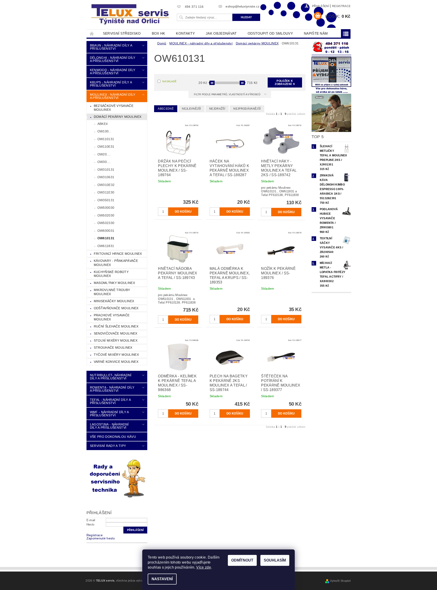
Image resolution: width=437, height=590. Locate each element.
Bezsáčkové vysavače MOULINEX (113, 108)
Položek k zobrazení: (285, 82)
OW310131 (105, 169)
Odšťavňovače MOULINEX (116, 308)
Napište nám (316, 33)
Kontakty (185, 33)
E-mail (90, 520)
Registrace (341, 6)
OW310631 (105, 177)
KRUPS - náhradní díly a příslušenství (111, 83)
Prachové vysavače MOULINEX (112, 317)
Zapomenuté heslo (100, 538)
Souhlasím (275, 560)
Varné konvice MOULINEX (116, 361)
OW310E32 (106, 185)
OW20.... (104, 154)
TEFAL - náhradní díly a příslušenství (110, 401)
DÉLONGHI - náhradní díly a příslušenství (112, 59)
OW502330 (105, 223)
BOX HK (158, 33)
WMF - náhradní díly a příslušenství (109, 413)
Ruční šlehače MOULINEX (116, 326)
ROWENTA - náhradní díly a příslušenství (112, 389)
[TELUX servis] (131, 14)
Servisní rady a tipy (108, 446)
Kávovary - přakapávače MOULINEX (116, 263)
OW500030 (105, 207)
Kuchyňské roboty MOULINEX (111, 274)
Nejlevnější (191, 108)
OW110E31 (105, 146)
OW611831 (105, 246)
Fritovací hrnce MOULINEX (118, 253)
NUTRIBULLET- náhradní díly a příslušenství (111, 376)
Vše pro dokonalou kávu (113, 436)
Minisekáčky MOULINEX (114, 301)
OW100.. (104, 131)
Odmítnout (242, 560)
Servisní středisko (122, 33)
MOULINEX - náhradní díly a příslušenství (112, 96)
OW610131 (105, 238)
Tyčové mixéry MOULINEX (116, 354)
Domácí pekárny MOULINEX (117, 117)
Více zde (203, 567)
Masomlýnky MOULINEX (114, 283)
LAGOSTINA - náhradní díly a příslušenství (109, 426)
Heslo (90, 524)
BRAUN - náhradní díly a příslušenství (111, 47)
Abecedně (166, 108)
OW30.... (104, 162)
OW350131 (105, 200)
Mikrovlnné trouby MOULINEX (112, 292)
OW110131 (105, 139)
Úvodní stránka (91, 33)
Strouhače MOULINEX (113, 347)
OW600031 (105, 230)
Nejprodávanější (247, 108)
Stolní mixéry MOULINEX (115, 340)
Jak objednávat (221, 33)
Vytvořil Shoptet (340, 580)
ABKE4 (102, 124)
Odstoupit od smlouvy (270, 33)
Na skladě (169, 81)
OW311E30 (105, 192)
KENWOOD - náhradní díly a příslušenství (112, 71)
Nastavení (162, 579)
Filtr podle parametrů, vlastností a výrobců (227, 94)
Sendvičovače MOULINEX (115, 333)
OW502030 (105, 215)
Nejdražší (217, 108)
